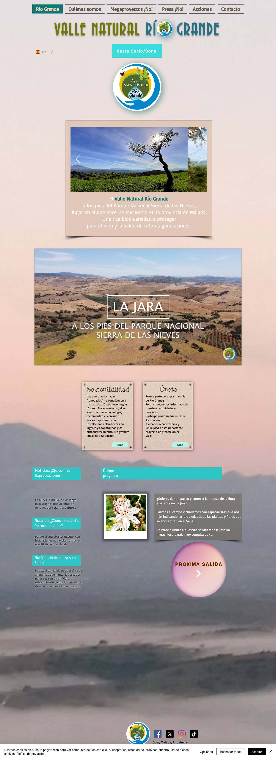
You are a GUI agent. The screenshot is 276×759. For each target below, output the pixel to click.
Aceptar (256, 751)
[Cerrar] (270, 752)
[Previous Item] (77, 159)
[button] (236, 360)
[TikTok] (194, 734)
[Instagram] (182, 734)
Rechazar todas (231, 751)
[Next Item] (199, 159)
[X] (170, 734)
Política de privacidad (30, 753)
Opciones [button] (206, 751)
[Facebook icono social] (158, 734)
